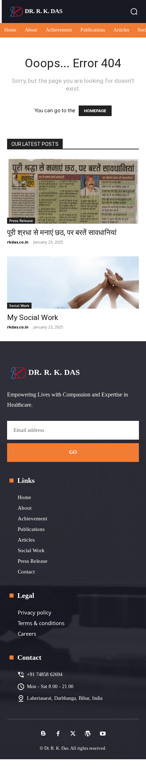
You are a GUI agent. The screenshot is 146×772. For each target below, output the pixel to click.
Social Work (19, 305)
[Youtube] (102, 733)
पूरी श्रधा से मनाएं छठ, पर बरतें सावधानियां (62, 232)
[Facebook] (58, 733)
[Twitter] (73, 733)
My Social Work (32, 317)
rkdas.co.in (17, 242)
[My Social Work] (73, 282)
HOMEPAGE (95, 110)
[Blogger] (43, 733)
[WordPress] (88, 733)
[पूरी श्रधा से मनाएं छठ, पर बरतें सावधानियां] (73, 191)
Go (73, 452)
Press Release (21, 220)
